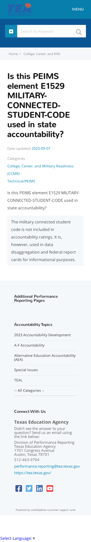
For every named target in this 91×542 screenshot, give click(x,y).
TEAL (18, 380)
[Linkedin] (39, 488)
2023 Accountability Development (42, 335)
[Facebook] (18, 488)
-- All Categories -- (29, 390)
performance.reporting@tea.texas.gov (47, 466)
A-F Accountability (29, 345)
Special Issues (26, 370)
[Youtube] (50, 488)
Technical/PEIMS (21, 181)
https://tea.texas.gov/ (32, 472)
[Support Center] (20, 9)
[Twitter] (29, 488)
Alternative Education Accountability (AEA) (45, 358)
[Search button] (78, 30)
